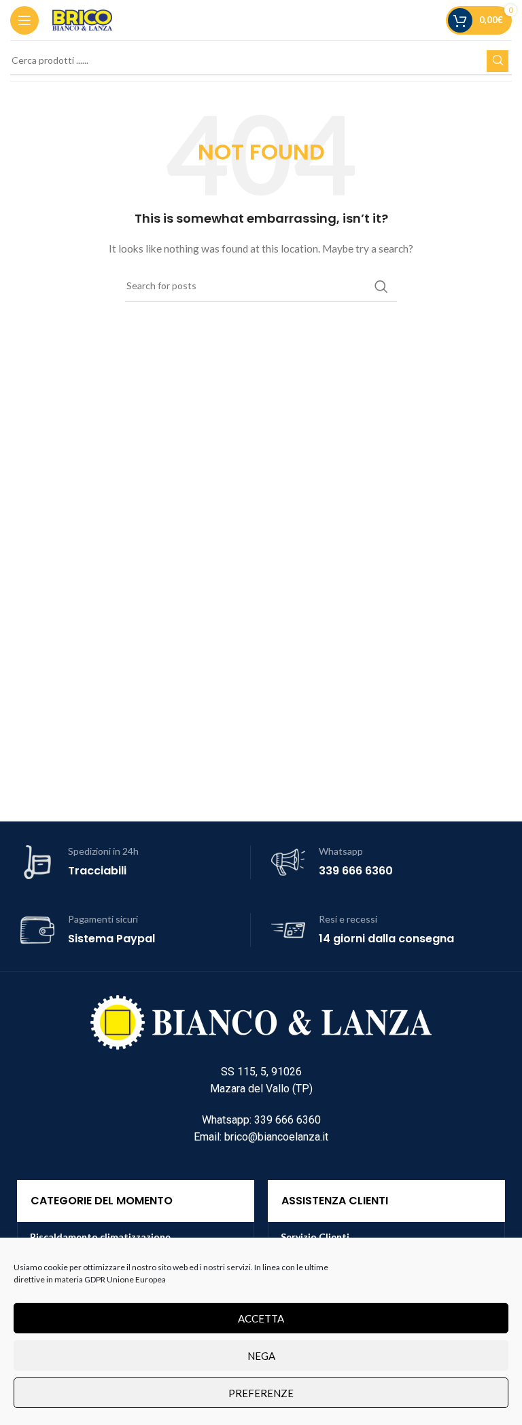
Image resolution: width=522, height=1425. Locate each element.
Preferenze (261, 1393)
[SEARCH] (497, 61)
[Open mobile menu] (24, 20)
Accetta (261, 1318)
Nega (261, 1356)
